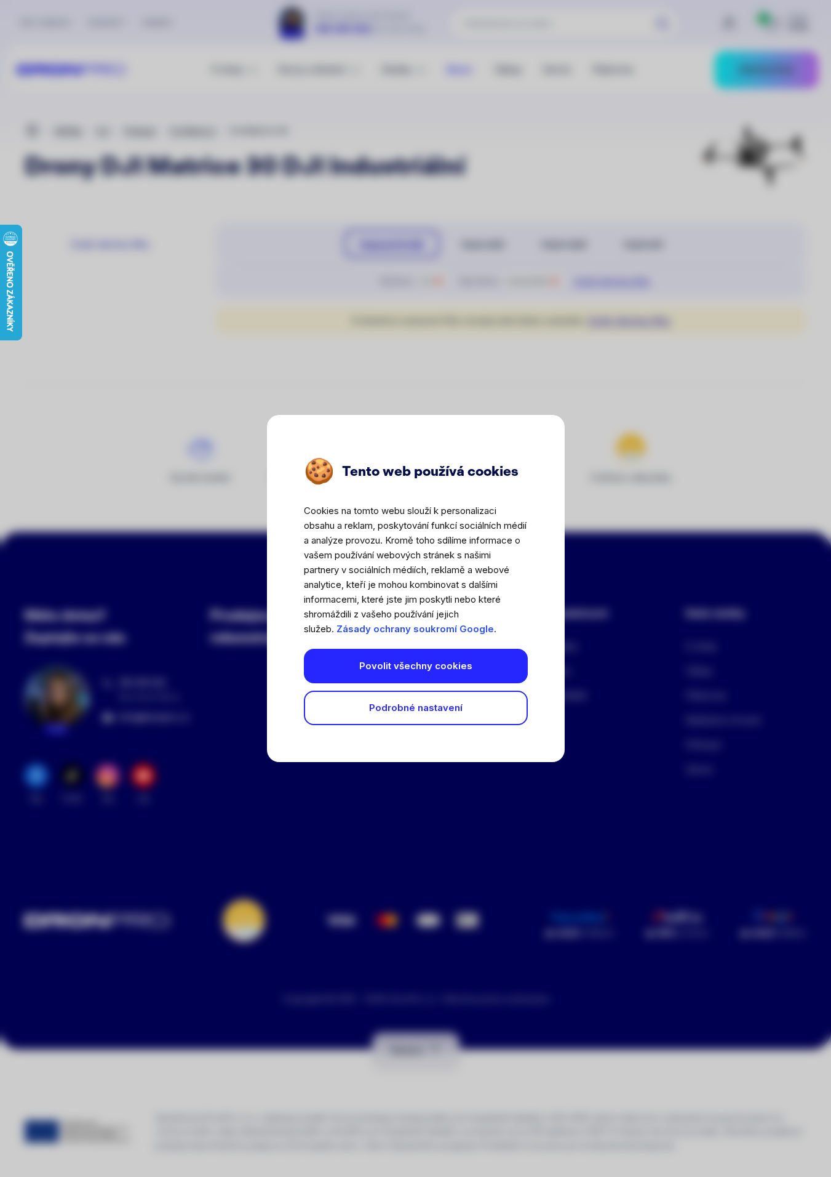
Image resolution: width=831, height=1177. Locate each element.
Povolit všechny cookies (415, 666)
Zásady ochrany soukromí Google (415, 629)
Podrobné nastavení (416, 707)
